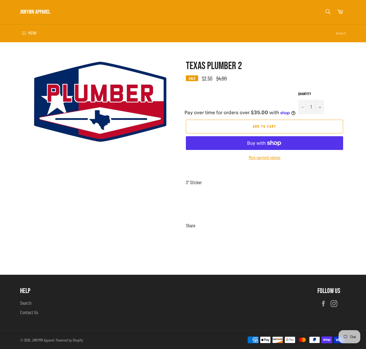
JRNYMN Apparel (35, 12)
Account (341, 33)
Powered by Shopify (69, 340)
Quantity (304, 94)
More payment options (265, 157)
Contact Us (29, 312)
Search (25, 303)
